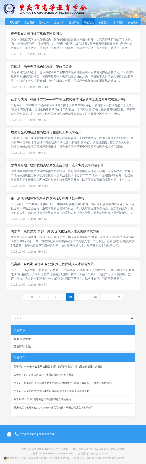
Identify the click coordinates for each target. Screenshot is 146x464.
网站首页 (15, 22)
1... (41, 296)
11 (78, 296)
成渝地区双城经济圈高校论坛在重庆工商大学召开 (46, 132)
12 (86, 296)
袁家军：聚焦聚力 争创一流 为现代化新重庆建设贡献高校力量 (55, 231)
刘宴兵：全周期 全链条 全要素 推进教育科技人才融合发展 (52, 264)
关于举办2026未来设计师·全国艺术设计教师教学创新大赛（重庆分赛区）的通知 (58, 366)
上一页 (29, 296)
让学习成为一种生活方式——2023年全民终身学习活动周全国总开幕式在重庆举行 (69, 99)
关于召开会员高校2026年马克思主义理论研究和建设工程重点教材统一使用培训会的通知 (63, 383)
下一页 (116, 296)
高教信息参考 (22, 338)
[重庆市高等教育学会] (47, 9)
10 (70, 296)
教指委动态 (104, 23)
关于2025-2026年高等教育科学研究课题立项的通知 (42, 399)
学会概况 (29, 22)
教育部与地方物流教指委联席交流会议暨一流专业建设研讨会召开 (57, 165)
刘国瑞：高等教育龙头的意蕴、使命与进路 (41, 66)
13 (95, 296)
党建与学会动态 (59, 23)
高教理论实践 (22, 346)
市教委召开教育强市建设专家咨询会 (36, 33)
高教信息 (89, 22)
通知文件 (44, 22)
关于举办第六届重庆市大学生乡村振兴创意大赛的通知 (44, 374)
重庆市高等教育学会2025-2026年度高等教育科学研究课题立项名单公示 (53, 407)
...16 (104, 296)
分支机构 (133, 22)
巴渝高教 (74, 22)
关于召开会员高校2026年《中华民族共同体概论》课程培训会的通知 (51, 391)
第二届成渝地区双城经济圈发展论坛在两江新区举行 (48, 198)
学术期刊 (118, 22)
